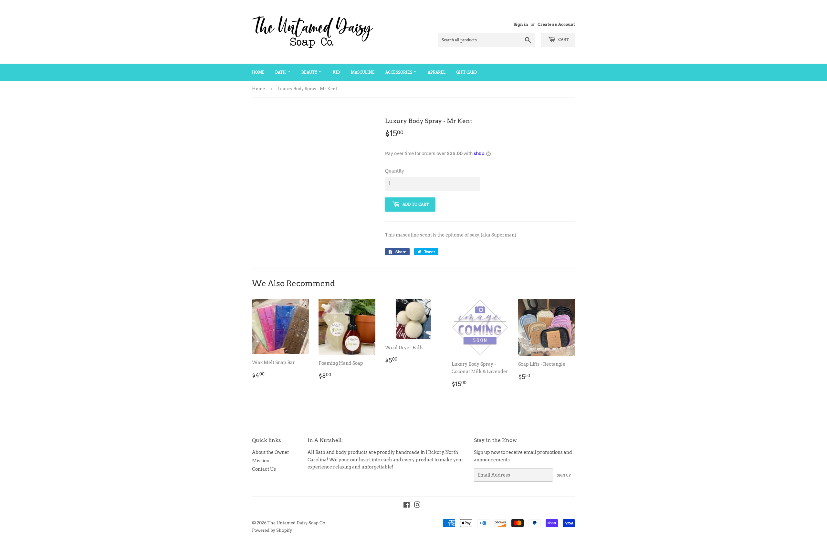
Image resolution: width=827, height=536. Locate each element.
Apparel (436, 72)
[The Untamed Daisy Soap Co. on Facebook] (406, 505)
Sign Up (564, 475)
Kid (336, 72)
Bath (281, 72)
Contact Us (264, 469)
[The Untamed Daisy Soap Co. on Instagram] (417, 505)
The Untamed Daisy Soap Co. (296, 522)
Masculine (363, 72)
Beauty (309, 72)
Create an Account (556, 24)
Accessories (399, 72)
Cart (563, 39)
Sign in (521, 24)
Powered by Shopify (272, 530)
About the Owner (270, 452)
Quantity (394, 170)
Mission (260, 460)
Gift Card (466, 72)
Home (258, 72)
